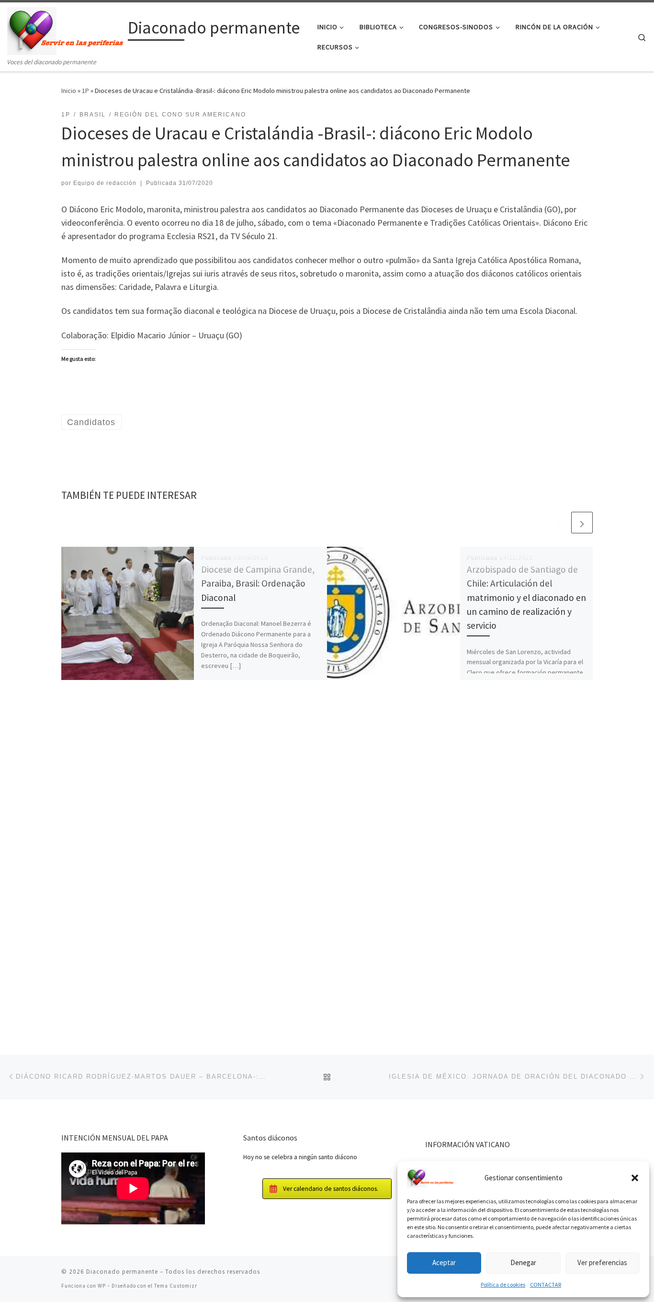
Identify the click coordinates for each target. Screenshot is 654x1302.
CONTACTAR (545, 1284)
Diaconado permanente (122, 1271)
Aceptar (444, 1262)
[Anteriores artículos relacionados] (559, 522)
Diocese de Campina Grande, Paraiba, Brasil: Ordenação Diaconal (258, 583)
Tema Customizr (175, 1285)
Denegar (523, 1262)
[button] (635, 1178)
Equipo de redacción (104, 183)
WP (102, 1285)
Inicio (68, 90)
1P (85, 90)
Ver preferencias (602, 1262)
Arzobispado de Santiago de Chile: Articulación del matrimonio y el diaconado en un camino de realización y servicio (526, 597)
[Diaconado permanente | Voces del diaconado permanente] (65, 29)
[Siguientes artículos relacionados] (582, 522)
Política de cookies (503, 1284)
